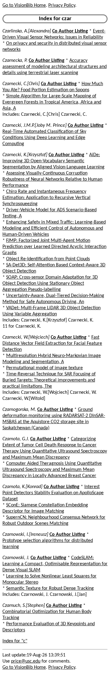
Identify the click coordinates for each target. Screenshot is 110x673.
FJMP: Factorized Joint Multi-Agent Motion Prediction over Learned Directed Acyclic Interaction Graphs (54, 246)
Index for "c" (14, 641)
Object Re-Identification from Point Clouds (48, 259)
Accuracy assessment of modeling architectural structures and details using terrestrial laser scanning (54, 66)
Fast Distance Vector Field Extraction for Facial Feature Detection (52, 343)
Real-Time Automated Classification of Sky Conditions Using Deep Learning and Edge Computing (44, 137)
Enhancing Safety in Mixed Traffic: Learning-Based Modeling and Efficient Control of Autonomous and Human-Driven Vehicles (54, 228)
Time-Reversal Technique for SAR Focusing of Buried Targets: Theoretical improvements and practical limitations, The (49, 380)
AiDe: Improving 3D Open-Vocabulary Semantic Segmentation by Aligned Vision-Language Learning (53, 161)
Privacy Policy (61, 5)
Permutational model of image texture (44, 368)
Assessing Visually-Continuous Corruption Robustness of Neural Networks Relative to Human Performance (52, 179)
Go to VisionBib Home (24, 5)
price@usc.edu (25, 661)
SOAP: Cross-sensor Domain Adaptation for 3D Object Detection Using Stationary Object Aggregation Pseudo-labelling (50, 283)
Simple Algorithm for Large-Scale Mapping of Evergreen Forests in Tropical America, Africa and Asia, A (51, 102)
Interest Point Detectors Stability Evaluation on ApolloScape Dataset (53, 493)
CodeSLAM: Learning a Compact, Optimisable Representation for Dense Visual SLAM (55, 564)
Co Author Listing (70, 31)
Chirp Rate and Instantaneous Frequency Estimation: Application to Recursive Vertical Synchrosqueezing (46, 197)
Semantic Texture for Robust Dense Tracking (50, 588)
